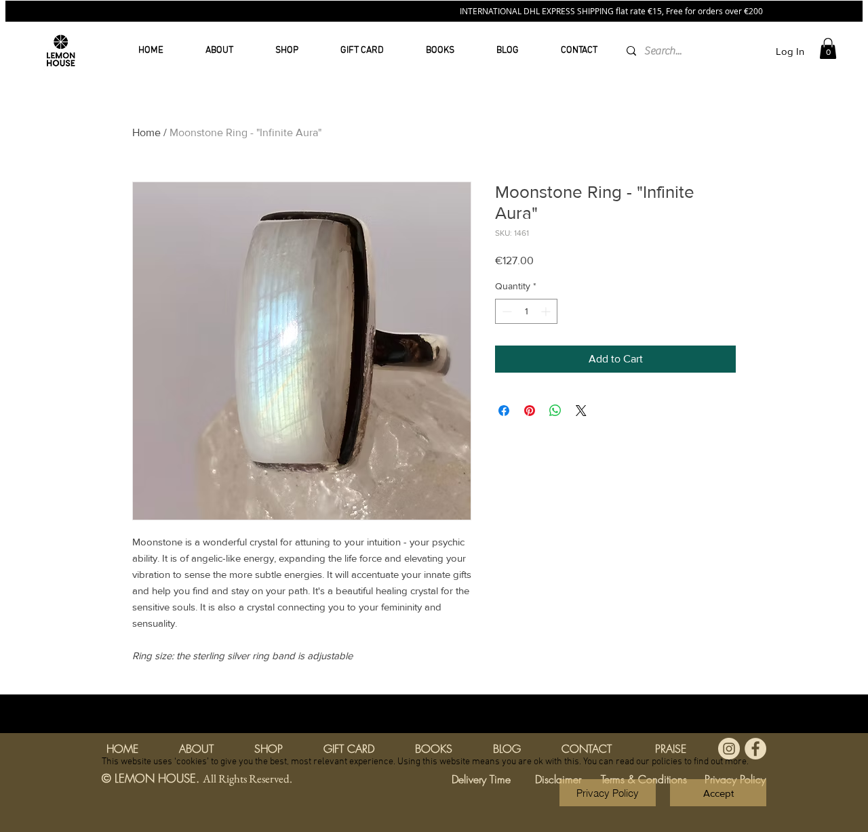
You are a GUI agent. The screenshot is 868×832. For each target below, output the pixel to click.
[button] (718, 792)
